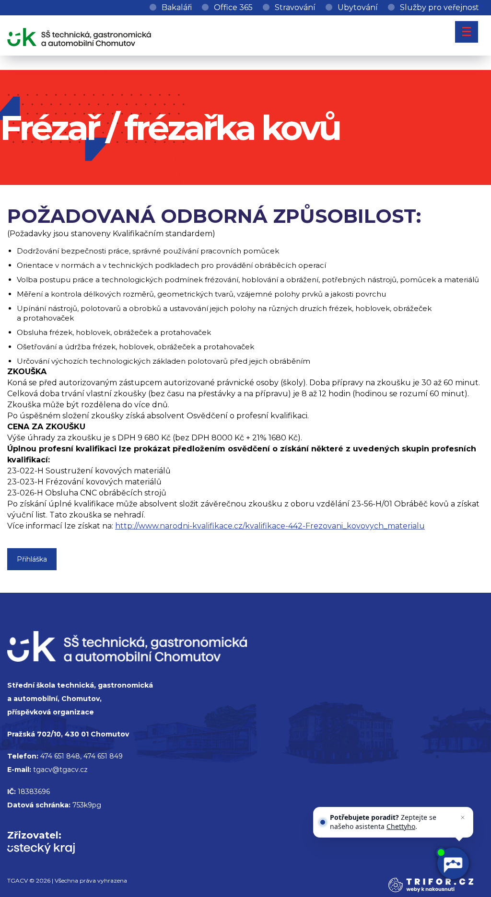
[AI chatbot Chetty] (452, 863)
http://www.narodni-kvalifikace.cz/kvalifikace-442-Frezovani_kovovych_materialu (270, 525)
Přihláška (32, 559)
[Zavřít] (462, 817)
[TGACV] (79, 35)
